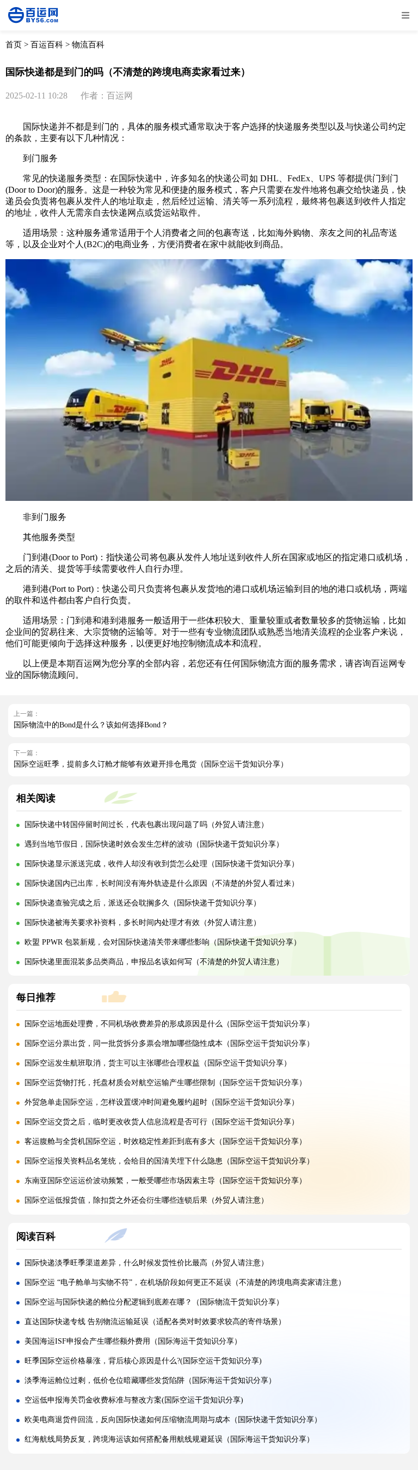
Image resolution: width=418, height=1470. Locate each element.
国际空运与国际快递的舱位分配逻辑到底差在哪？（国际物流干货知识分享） (154, 1302)
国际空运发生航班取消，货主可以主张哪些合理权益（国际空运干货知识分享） (157, 1063)
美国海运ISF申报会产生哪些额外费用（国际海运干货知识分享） (133, 1341)
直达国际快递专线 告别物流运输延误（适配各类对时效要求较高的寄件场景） (155, 1322)
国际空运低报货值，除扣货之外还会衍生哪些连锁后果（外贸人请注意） (146, 1200)
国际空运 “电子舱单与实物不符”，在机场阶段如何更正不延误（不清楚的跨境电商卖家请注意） (185, 1282)
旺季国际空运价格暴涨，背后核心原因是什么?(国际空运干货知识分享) (143, 1361)
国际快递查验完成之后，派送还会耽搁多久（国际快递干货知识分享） (142, 903)
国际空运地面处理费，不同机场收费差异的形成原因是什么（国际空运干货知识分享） (169, 1024)
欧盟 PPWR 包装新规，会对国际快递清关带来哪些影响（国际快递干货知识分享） (162, 942)
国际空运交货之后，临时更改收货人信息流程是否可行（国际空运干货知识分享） (161, 1122)
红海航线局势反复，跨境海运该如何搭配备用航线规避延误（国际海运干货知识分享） (169, 1439)
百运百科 (46, 44)
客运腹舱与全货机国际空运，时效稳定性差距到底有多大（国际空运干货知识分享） (165, 1141)
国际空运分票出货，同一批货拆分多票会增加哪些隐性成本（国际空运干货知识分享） (169, 1043)
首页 (13, 44)
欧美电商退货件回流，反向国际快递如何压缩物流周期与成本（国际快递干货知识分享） (173, 1420)
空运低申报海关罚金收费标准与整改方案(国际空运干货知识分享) (133, 1400)
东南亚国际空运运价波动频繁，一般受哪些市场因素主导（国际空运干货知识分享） (165, 1181)
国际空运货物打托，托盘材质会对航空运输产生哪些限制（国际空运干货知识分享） (165, 1083)
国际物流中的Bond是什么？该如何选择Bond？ (91, 725)
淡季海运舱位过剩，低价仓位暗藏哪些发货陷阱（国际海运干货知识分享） (150, 1380)
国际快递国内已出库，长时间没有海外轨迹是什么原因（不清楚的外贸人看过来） (161, 883)
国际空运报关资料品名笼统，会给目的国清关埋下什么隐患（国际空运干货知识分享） (169, 1161)
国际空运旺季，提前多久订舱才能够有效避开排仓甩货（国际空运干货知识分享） (151, 764)
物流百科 (88, 44)
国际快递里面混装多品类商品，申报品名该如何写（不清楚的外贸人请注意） (154, 962)
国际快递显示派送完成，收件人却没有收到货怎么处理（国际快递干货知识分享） (161, 864)
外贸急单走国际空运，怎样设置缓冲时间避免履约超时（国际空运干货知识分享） (161, 1102)
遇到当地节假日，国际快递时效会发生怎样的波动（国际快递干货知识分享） (154, 844)
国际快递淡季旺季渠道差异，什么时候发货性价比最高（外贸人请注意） (146, 1263)
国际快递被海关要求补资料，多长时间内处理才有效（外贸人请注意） (142, 922)
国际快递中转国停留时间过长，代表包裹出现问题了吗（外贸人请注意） (146, 824)
